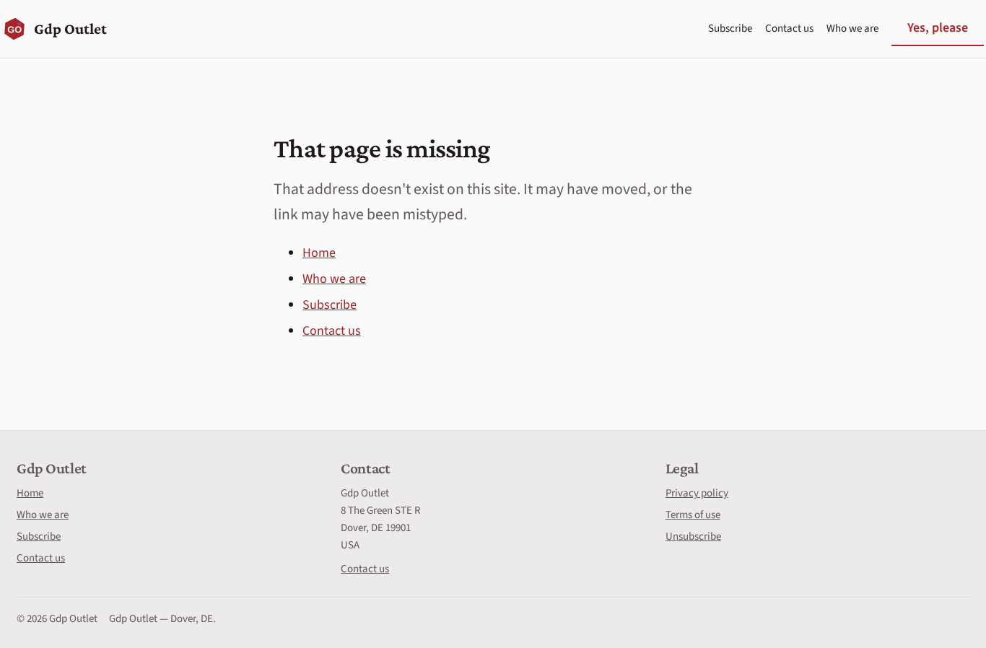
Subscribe (730, 28)
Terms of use (693, 514)
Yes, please (937, 28)
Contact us (789, 28)
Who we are (852, 28)
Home (319, 253)
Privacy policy (697, 493)
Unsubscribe (693, 536)
